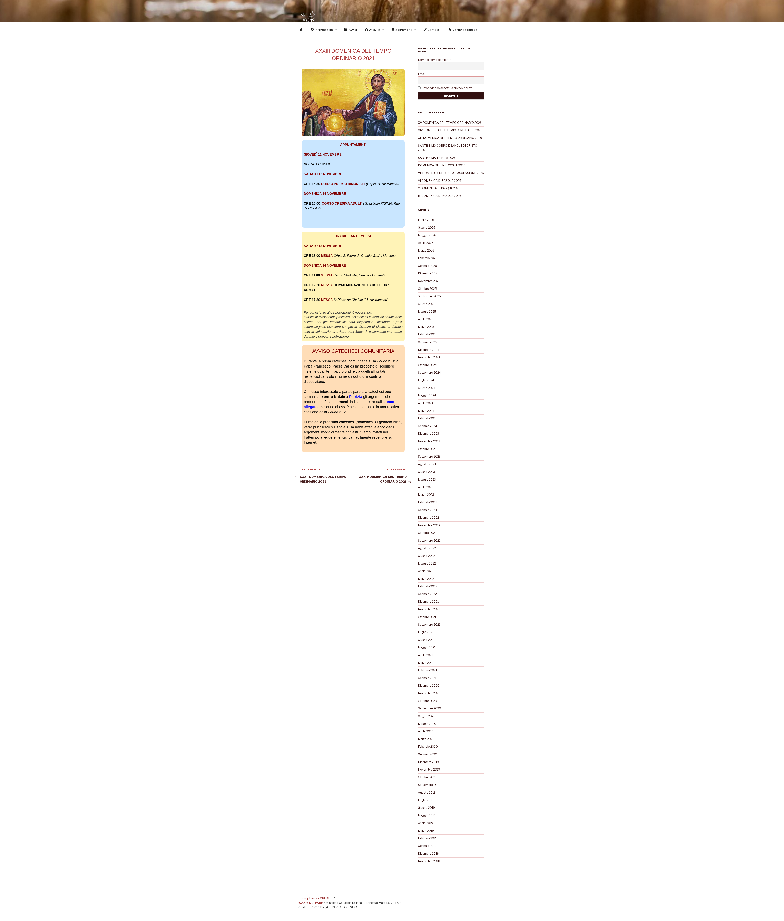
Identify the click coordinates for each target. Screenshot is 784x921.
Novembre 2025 (429, 281)
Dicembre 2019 (428, 762)
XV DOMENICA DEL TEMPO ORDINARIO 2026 (450, 122)
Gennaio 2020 (427, 754)
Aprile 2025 (425, 319)
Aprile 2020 (426, 731)
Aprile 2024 (425, 403)
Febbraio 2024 (428, 418)
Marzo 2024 (426, 410)
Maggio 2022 (427, 563)
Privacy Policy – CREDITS (315, 898)
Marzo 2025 (426, 327)
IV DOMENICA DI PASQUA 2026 (439, 195)
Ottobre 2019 (427, 777)
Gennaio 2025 (427, 342)
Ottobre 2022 (427, 533)
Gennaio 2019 (427, 845)
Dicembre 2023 (428, 433)
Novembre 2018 (429, 861)
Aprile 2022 (425, 571)
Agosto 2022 (427, 548)
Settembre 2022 (429, 540)
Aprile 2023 (425, 487)
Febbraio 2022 (427, 586)
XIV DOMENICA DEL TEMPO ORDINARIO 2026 (450, 130)
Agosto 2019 (427, 792)
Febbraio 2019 (427, 838)
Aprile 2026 (425, 242)
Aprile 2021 (425, 655)
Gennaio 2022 (427, 594)
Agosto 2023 (427, 464)
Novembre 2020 (429, 693)
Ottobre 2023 (427, 449)
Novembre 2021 (429, 609)
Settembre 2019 (429, 784)
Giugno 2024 (426, 388)
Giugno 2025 (426, 304)
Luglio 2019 (426, 800)
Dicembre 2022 (428, 517)
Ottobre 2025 (427, 288)
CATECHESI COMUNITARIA (363, 351)
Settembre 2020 (429, 708)
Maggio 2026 (427, 235)
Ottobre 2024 (427, 365)
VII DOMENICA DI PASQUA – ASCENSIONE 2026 (451, 173)
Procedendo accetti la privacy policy (447, 88)
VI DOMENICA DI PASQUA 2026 (439, 180)
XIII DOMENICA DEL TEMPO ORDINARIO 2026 (450, 137)
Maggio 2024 (427, 395)
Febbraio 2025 (428, 334)
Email (421, 74)
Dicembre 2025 (428, 273)
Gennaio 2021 (427, 678)
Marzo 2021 (426, 662)
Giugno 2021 (426, 639)
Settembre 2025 (429, 296)
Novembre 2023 (429, 441)
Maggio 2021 (426, 647)
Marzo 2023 (426, 494)
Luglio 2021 (425, 632)
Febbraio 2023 (427, 502)
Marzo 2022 (426, 578)
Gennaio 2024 (427, 426)
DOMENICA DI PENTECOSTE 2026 (442, 165)
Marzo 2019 (426, 830)
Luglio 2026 (426, 220)
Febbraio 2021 (427, 670)
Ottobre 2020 (427, 701)
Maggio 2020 (427, 723)
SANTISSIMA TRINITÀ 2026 (437, 157)
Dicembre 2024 (428, 349)
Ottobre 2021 (427, 617)
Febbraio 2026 (428, 258)
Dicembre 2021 (428, 601)
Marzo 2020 (426, 739)
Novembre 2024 (429, 357)
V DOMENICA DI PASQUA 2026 (439, 188)
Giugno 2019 (426, 807)
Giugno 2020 (426, 716)
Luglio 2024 (426, 380)
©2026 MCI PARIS (311, 902)
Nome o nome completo (434, 59)
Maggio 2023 (427, 479)
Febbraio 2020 (428, 746)
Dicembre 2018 (428, 853)
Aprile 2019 (425, 823)
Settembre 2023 (429, 456)
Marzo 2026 (426, 250)
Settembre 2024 (429, 372)
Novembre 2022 (429, 525)
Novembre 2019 (429, 769)
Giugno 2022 (426, 555)
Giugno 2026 (426, 227)
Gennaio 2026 (427, 265)
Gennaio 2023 (427, 510)
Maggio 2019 (427, 815)
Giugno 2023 (426, 471)
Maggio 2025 (427, 311)
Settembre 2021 (429, 624)
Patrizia (355, 397)
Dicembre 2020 (428, 685)
